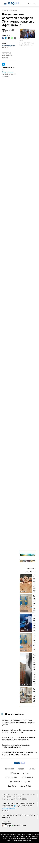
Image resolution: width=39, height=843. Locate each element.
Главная (5, 10)
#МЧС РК (5, 58)
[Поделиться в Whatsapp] (12, 38)
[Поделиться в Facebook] (3, 38)
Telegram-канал (7, 72)
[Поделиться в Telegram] (6, 38)
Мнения (32, 769)
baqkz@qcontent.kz (9, 808)
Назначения (9, 769)
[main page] (17, 3)
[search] (34, 3)
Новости (14, 10)
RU (29, 4)
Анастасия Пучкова (8, 45)
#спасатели (6, 53)
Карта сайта (6, 822)
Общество (15, 773)
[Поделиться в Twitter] (9, 38)
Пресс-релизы (27, 777)
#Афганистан (7, 55)
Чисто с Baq (25, 786)
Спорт (25, 773)
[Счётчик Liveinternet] (6, 825)
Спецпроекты (11, 777)
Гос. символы (15, 782)
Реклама (5, 811)
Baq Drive (12, 786)
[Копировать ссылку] (15, 38)
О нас (27, 782)
